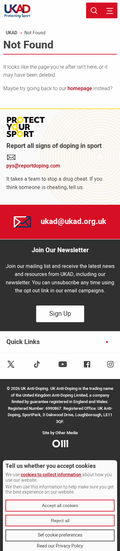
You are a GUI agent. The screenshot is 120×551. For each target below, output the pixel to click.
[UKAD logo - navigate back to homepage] (17, 11)
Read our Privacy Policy (60, 546)
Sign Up (60, 313)
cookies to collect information (51, 474)
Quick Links (23, 342)
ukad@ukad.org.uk (73, 221)
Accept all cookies (60, 505)
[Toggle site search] (94, 10)
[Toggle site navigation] (109, 10)
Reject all (60, 520)
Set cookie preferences (60, 535)
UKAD (11, 33)
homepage (80, 88)
